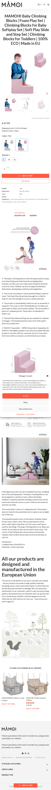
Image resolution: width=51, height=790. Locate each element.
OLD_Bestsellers (7, 202)
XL (15, 159)
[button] (47, 376)
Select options (8, 704)
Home (33, 118)
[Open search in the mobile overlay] (44, 4)
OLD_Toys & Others (19, 202)
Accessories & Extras (42, 118)
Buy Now (25, 181)
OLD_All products (42, 199)
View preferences (25, 409)
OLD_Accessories (30, 199)
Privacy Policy (30, 414)
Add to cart (27, 176)
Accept (25, 396)
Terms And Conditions (23, 757)
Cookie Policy (20, 414)
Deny (25, 402)
